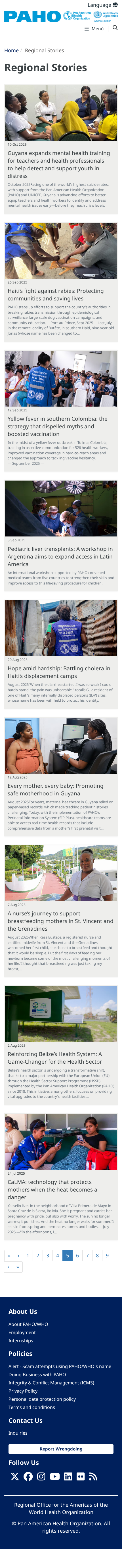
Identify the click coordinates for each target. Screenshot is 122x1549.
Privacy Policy (23, 1391)
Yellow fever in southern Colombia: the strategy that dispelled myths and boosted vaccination (58, 426)
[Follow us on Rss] (93, 1478)
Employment (22, 1332)
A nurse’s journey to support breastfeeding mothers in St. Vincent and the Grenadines (60, 920)
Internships (21, 1341)
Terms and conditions (32, 1407)
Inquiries (18, 1433)
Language (100, 4)
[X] (14, 1478)
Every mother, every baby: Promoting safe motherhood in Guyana (56, 789)
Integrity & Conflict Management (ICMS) (51, 1383)
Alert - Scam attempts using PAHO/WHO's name (60, 1366)
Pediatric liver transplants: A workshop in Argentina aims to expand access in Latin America (60, 556)
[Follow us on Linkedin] (68, 1478)
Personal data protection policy (42, 1399)
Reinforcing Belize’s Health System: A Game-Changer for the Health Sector (55, 1057)
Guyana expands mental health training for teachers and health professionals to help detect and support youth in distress (59, 164)
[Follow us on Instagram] (41, 1478)
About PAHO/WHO (28, 1324)
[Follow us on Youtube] (55, 1478)
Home (11, 50)
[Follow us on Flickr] (81, 1478)
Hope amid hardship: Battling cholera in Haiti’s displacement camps (59, 672)
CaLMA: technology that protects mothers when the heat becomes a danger (52, 1189)
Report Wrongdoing (61, 1449)
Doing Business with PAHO (37, 1374)
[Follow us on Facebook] (28, 1478)
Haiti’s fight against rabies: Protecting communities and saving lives (56, 294)
